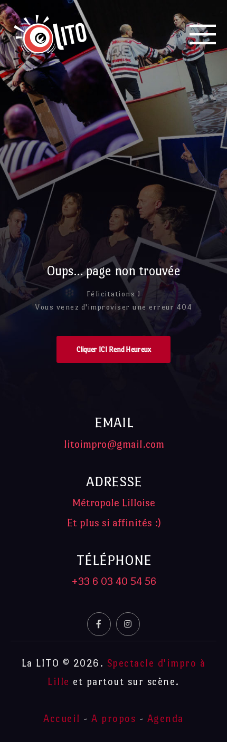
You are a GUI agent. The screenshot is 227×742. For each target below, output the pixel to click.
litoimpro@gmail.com (114, 444)
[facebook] (99, 624)
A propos (113, 718)
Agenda (165, 718)
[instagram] (128, 624)
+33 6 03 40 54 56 (113, 581)
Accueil (61, 718)
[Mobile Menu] (203, 34)
